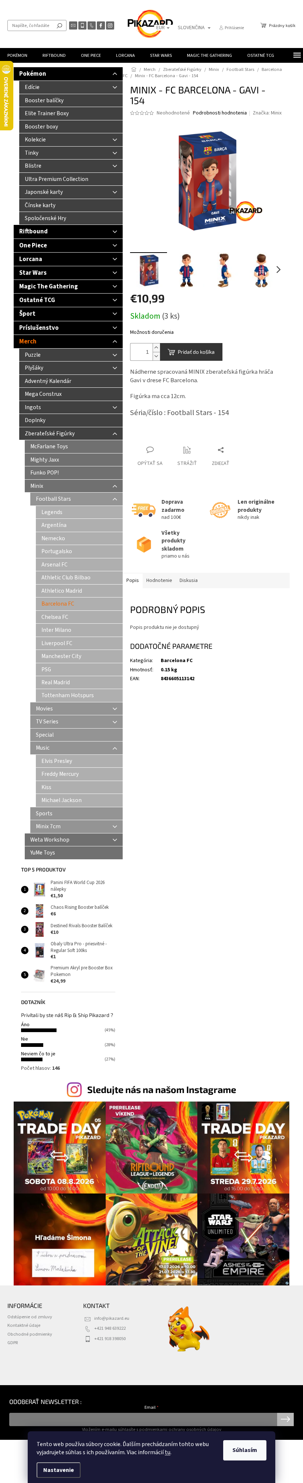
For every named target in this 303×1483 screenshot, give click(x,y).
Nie (24, 1039)
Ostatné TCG (37, 300)
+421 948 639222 (110, 1328)
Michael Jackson (61, 800)
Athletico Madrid (61, 591)
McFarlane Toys (49, 446)
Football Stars (53, 499)
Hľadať (59, 25)
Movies (44, 709)
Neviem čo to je (38, 1054)
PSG (46, 669)
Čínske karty (40, 205)
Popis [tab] (132, 580)
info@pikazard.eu (111, 1318)
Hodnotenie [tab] (159, 580)
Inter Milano (56, 630)
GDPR (12, 1342)
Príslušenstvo (39, 327)
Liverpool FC (56, 643)
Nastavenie (58, 1470)
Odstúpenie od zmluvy (29, 1317)
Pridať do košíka (196, 352)
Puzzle (33, 355)
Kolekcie (35, 140)
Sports (44, 813)
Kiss (46, 787)
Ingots (33, 407)
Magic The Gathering (48, 286)
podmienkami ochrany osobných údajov (180, 1429)
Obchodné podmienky (29, 1334)
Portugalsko (56, 551)
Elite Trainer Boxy (47, 113)
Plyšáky (34, 368)
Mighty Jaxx (44, 460)
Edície (32, 87)
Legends (51, 512)
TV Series (47, 721)
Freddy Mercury (60, 774)
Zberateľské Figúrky (50, 433)
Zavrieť (144, 435)
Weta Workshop (49, 840)
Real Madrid (55, 682)
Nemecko (53, 538)
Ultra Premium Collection (56, 179)
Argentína (54, 525)
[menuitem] (17, 55)
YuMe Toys (42, 853)
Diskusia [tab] (189, 580)
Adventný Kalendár (48, 381)
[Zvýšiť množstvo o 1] (156, 347)
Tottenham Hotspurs (67, 695)
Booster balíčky (44, 100)
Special (45, 735)
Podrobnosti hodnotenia (220, 113)
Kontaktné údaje (23, 1325)
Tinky (31, 153)
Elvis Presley (56, 761)
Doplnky (35, 420)
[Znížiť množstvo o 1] (156, 356)
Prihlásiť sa (285, 1419)
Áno (25, 1024)
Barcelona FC (57, 604)
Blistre (33, 166)
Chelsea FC (54, 617)
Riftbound (33, 231)
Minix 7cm (48, 826)
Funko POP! (44, 473)
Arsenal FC (54, 565)
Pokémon (32, 73)
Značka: (267, 113)
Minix (36, 486)
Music (43, 748)
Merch (28, 341)
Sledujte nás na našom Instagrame (161, 1089)
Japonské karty (44, 192)
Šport (27, 313)
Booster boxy (41, 127)
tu (167, 1452)
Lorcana (30, 259)
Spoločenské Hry (45, 218)
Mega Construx (43, 394)
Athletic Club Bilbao (66, 577)
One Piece (33, 245)
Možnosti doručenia (152, 332)
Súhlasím (244, 1450)
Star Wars (33, 272)
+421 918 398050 (110, 1338)
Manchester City (61, 656)
